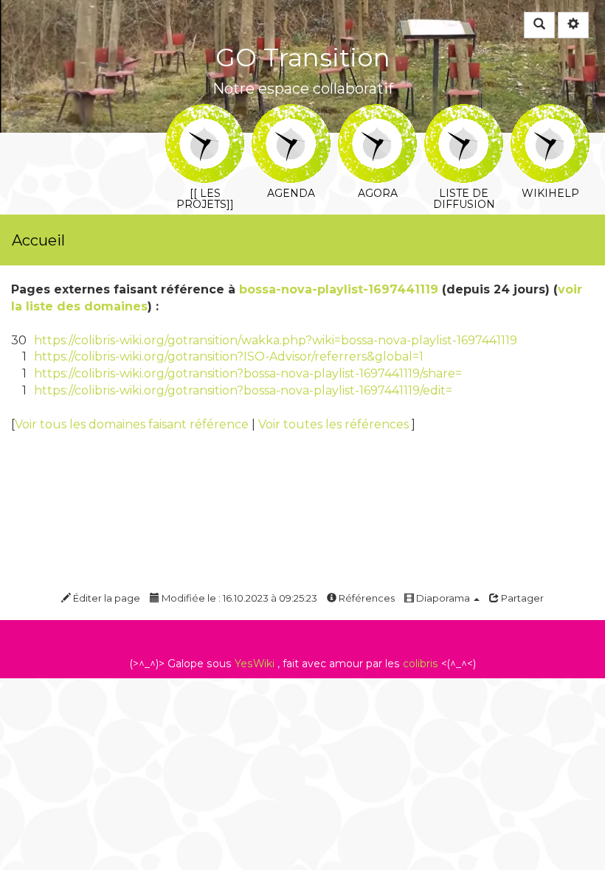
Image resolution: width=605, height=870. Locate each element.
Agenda (291, 114)
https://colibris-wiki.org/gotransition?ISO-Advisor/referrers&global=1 (229, 356)
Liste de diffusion (464, 114)
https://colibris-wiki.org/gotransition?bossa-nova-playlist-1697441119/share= (248, 373)
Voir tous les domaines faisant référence (133, 424)
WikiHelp (550, 114)
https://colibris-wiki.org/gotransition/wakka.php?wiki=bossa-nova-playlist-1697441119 (275, 340)
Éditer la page (105, 598)
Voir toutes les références (335, 424)
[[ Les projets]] (205, 114)
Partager (521, 598)
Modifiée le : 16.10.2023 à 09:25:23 (238, 598)
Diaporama (443, 598)
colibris (420, 663)
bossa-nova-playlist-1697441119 (338, 289)
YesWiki (254, 663)
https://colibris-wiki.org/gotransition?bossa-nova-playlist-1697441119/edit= (243, 390)
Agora (377, 114)
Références (365, 598)
